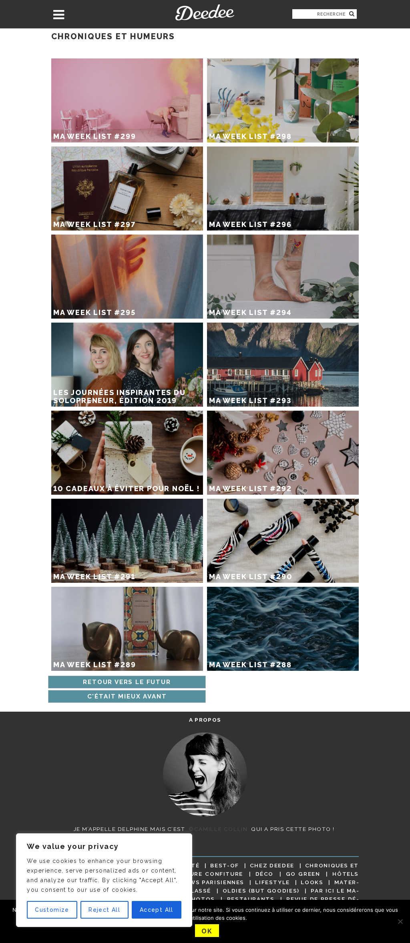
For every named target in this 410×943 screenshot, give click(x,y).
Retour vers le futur (127, 682)
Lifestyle (272, 882)
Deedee (205, 12)
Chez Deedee (272, 865)
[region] (104, 880)
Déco (264, 874)
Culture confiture (207, 874)
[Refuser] (400, 921)
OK (206, 931)
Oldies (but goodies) (261, 890)
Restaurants (251, 899)
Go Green (303, 874)
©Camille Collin (218, 829)
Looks (312, 882)
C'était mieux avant (127, 696)
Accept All (156, 910)
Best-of (224, 865)
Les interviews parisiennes (194, 882)
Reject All (104, 910)
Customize (52, 910)
